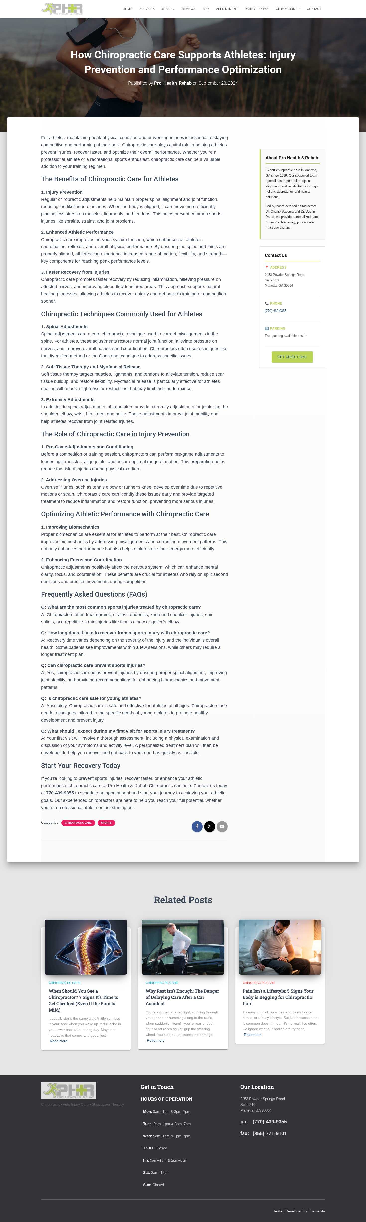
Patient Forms (256, 9)
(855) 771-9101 (270, 1133)
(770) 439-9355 (275, 311)
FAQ (206, 9)
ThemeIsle (316, 1211)
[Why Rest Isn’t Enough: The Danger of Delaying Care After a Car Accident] (183, 947)
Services (147, 9)
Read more (58, 1041)
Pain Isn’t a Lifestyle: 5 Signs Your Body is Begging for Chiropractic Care (278, 997)
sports (106, 822)
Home (127, 9)
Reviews (188, 9)
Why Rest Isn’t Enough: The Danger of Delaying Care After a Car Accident (182, 997)
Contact (314, 9)
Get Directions (292, 357)
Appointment (227, 9)
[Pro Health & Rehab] (61, 9)
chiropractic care (78, 822)
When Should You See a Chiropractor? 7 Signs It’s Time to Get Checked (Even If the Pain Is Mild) (83, 1000)
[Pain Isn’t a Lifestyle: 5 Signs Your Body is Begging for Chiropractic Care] (280, 947)
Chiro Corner (288, 9)
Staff (167, 9)
